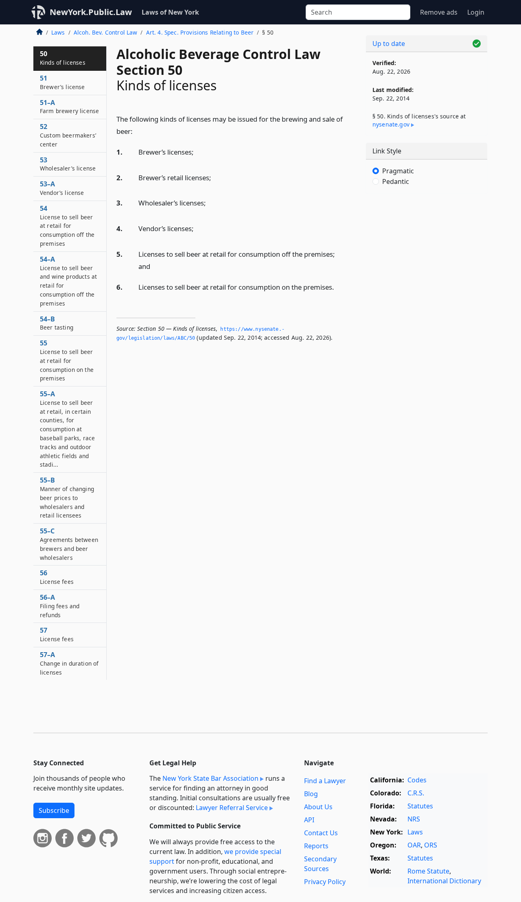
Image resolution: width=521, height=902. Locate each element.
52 (68, 135)
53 (68, 164)
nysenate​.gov (390, 124)
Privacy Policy (325, 881)
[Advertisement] (427, 327)
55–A (67, 428)
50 (62, 57)
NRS (413, 819)
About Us (318, 806)
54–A (68, 281)
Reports (316, 845)
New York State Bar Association (210, 778)
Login (475, 12)
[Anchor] (137, 130)
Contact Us (321, 832)
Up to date (388, 43)
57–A (69, 663)
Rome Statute (428, 871)
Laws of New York (170, 12)
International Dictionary (444, 880)
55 (67, 360)
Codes (417, 779)
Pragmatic (398, 170)
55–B (67, 497)
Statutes (420, 806)
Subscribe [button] (54, 810)
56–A (59, 606)
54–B (56, 323)
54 (67, 225)
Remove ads (439, 12)
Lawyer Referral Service (232, 807)
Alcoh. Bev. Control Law (106, 32)
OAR (414, 845)
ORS (430, 845)
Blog (311, 793)
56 (57, 576)
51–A (69, 106)
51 (62, 82)
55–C (69, 543)
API (309, 819)
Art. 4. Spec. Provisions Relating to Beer (200, 32)
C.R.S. (415, 792)
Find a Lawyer (325, 780)
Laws (58, 32)
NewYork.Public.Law (91, 12)
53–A (62, 188)
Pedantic (395, 181)
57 (57, 634)
